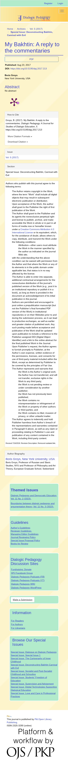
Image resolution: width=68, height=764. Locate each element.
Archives (21, 29)
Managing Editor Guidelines (24, 534)
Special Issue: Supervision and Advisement (32, 683)
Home (10, 29)
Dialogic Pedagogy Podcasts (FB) (28, 576)
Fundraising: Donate (21, 569)
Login (60, 3)
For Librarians (18, 628)
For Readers (17, 620)
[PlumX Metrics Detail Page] (14, 101)
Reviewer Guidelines (21, 531)
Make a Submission (22, 599)
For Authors (17, 624)
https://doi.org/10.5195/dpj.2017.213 (28, 68)
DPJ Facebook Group (22, 573)
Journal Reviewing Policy (23, 537)
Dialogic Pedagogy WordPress (26, 587)
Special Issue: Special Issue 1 (25, 655)
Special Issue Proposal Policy (25, 540)
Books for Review (19, 543)
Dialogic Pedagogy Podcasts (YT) (28, 580)
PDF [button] (31, 59)
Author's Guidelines (20, 527)
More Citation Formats (19, 136)
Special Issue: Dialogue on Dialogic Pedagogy (34, 652)
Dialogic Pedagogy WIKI (23, 584)
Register (48, 3)
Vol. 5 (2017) (36, 29)
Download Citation (17, 141)
